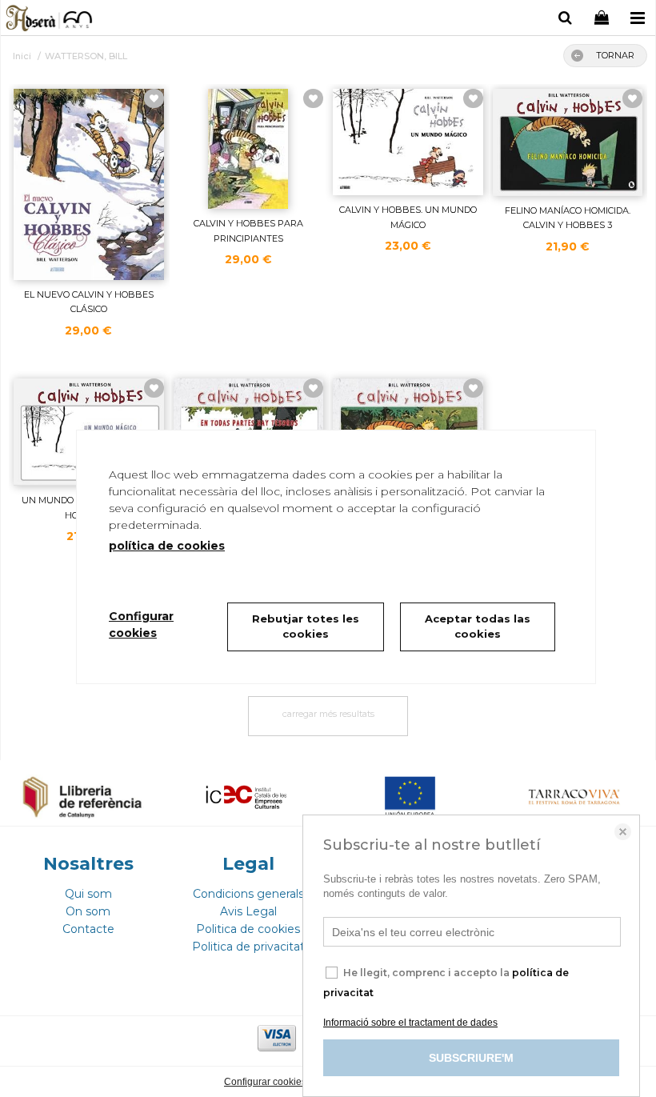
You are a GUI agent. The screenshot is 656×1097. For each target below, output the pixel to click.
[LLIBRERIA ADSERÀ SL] (50, 20)
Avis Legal (248, 911)
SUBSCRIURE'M (471, 1057)
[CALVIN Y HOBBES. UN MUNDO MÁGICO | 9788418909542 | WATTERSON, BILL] (408, 142)
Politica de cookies (248, 929)
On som (88, 911)
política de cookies (167, 545)
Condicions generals (248, 894)
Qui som (88, 894)
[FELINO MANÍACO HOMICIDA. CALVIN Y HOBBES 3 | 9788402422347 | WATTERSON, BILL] (568, 142)
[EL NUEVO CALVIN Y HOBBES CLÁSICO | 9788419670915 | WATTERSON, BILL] (89, 184)
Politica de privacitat (248, 946)
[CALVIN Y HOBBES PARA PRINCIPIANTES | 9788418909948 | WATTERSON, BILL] (249, 149)
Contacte (88, 929)
